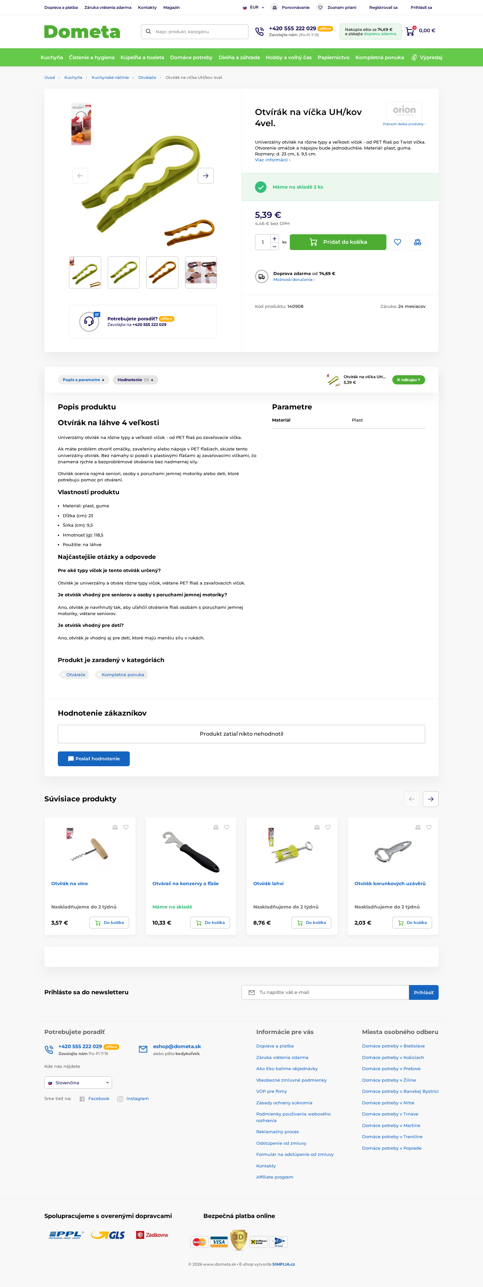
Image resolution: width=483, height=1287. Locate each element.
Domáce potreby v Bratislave (393, 1045)
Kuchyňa (73, 77)
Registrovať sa (383, 7)
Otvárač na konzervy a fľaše (185, 883)
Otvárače (147, 77)
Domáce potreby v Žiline (389, 1080)
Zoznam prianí (342, 7)
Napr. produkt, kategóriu (182, 31)
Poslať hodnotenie (97, 759)
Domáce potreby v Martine (391, 1125)
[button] (206, 176)
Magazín (171, 7)
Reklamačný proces (277, 1131)
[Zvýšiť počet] (275, 238)
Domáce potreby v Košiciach (393, 1057)
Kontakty (147, 7)
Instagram (137, 1098)
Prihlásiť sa (421, 7)
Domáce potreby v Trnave (390, 1113)
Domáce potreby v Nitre (388, 1102)
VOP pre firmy (271, 1091)
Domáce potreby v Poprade (392, 1148)
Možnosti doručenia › (294, 279)
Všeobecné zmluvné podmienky (291, 1080)
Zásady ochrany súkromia (284, 1102)
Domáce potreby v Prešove (391, 1068)
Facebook (98, 1098)
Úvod (49, 77)
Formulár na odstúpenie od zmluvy (295, 1154)
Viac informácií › (272, 159)
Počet (263, 242)
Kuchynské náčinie (110, 77)
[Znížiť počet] (275, 246)
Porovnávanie (296, 7)
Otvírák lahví (268, 883)
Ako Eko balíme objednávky (287, 1068)
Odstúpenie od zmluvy (281, 1143)
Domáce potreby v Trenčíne (392, 1136)
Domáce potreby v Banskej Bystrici (400, 1091)
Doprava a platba (61, 7)
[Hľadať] (148, 31)
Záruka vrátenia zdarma (107, 7)
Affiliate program (274, 1177)
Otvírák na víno (69, 883)
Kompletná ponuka (123, 674)
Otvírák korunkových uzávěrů (390, 883)
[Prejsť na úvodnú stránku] (82, 31)
